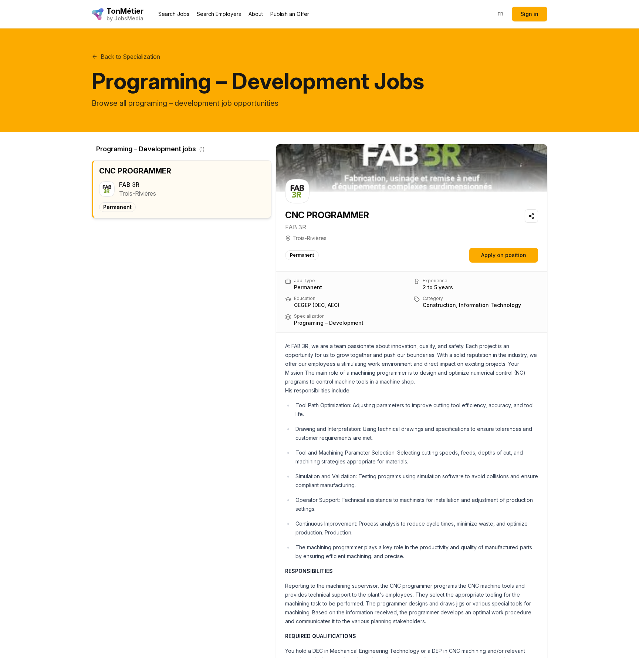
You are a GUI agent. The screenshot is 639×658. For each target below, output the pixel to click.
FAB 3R (295, 227)
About (255, 14)
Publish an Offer (289, 14)
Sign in (529, 14)
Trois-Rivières (310, 238)
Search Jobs (173, 14)
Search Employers (219, 14)
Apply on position (503, 255)
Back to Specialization (130, 56)
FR (501, 14)
